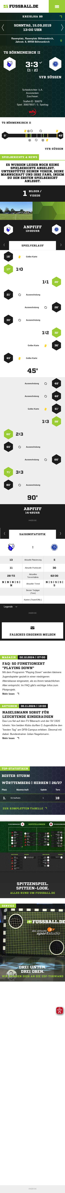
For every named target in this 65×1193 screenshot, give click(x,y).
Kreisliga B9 (32, 16)
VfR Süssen (50, 77)
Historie (4, 533)
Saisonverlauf (60, 533)
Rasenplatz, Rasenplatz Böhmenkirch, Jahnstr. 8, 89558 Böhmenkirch (32, 40)
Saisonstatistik (32, 534)
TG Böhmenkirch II (22, 52)
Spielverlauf (32, 245)
